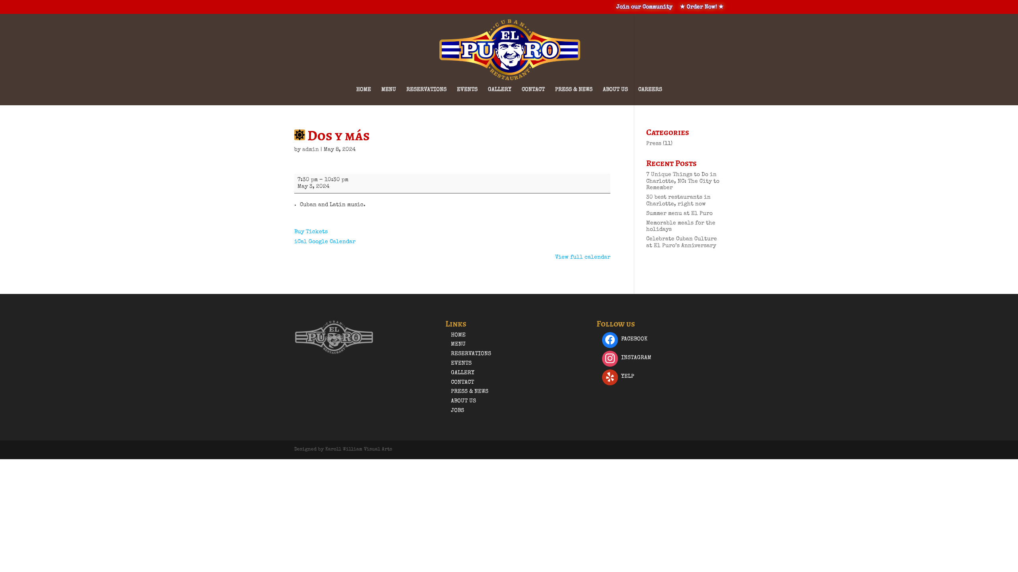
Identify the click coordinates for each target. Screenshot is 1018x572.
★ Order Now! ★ (702, 7)
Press (653, 144)
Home (363, 90)
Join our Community (644, 7)
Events (467, 90)
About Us (615, 90)
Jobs (457, 411)
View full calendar (582, 257)
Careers (650, 90)
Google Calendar (332, 242)
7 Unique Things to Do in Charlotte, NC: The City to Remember (682, 181)
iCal (300, 242)
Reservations (426, 90)
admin (310, 150)
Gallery (499, 90)
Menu (388, 90)
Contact (533, 90)
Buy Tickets (311, 232)
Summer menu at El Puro (679, 213)
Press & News (574, 90)
